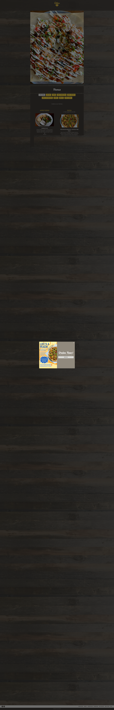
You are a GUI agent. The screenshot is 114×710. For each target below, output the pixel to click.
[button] (73, 342)
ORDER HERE (66, 357)
